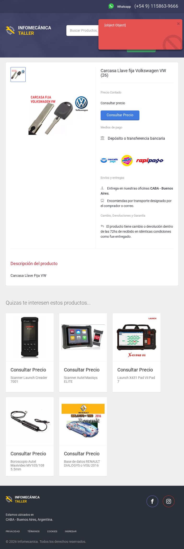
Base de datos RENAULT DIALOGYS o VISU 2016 (82, 463)
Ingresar (70, 531)
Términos (34, 531)
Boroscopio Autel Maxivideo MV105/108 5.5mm (27, 465)
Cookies (52, 531)
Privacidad (13, 531)
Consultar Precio (120, 115)
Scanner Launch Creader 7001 (29, 379)
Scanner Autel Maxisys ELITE (81, 379)
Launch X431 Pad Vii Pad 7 (136, 379)
